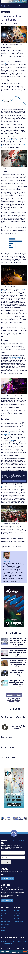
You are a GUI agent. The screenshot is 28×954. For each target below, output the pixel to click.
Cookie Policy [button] (9, 476)
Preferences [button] (9, 477)
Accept (14, 480)
